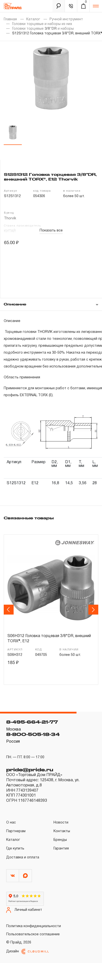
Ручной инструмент (66, 19)
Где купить (15, 848)
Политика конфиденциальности (33, 926)
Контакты (61, 831)
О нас (11, 822)
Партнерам (16, 831)
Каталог (33, 19)
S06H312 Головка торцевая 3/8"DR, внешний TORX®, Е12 (49, 638)
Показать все (51, 230)
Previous (9, 609)
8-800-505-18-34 (33, 734)
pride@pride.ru (29, 769)
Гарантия (61, 848)
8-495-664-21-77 (32, 722)
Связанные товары (29, 518)
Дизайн (12, 951)
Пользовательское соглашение (33, 934)
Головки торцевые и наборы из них (42, 24)
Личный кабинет (28, 910)
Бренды (60, 840)
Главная (10, 19)
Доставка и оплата (22, 857)
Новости (60, 822)
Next (94, 609)
